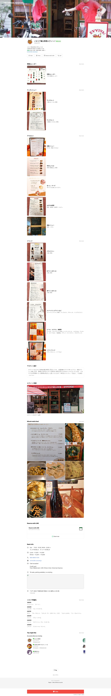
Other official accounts (57, 682)
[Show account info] (58, 41)
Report (49, 682)
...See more (31, 375)
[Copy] (59, 591)
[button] (38, 55)
